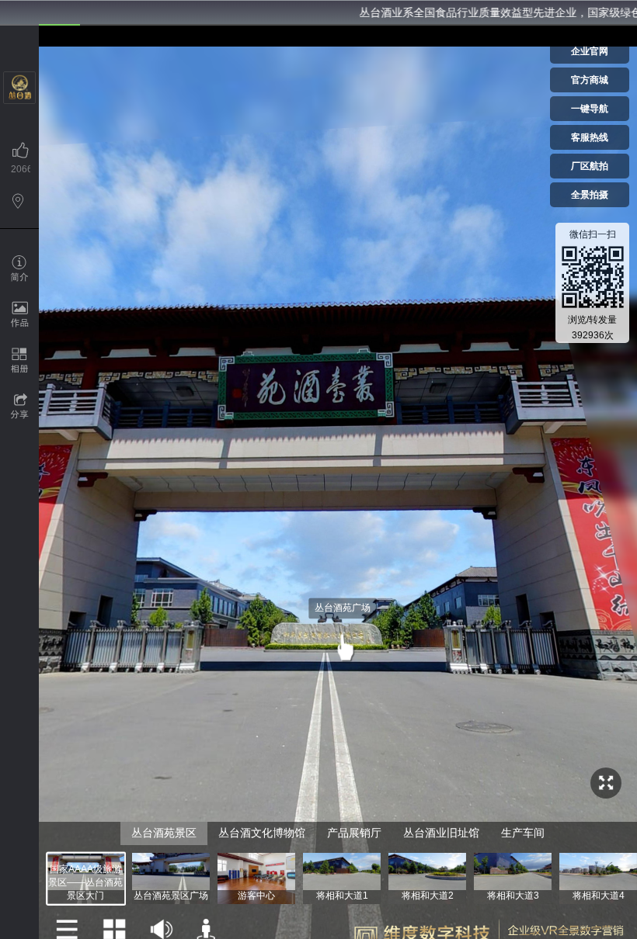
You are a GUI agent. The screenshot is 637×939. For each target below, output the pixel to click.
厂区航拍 (589, 166)
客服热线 (589, 137)
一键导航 (589, 108)
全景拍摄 (589, 194)
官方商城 (589, 79)
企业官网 (589, 51)
